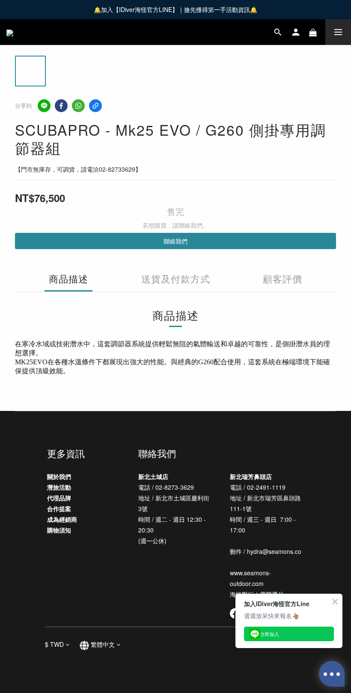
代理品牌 (59, 498)
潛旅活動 (59, 487)
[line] (44, 105)
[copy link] (95, 105)
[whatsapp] (78, 105)
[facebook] (61, 105)
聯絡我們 (175, 241)
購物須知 (59, 530)
